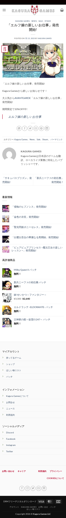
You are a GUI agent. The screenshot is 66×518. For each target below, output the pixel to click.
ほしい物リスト (13, 370)
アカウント (14, 507)
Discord (10, 432)
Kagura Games (22, 21)
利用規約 (10, 415)
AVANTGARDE (23, 97)
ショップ (10, 364)
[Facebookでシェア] (24, 128)
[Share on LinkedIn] (46, 128)
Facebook (10, 439)
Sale (41, 21)
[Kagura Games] (33, 10)
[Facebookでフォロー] (21, 488)
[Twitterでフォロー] (33, 488)
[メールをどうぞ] (38, 488)
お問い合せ (43, 507)
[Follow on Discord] (44, 488)
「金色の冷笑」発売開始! (25, 216)
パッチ (9, 376)
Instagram (11, 445)
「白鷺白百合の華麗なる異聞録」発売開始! (35, 237)
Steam (48, 21)
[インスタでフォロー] (27, 488)
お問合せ (10, 402)
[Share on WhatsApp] (19, 128)
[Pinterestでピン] (41, 128)
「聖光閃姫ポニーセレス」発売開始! (32, 226)
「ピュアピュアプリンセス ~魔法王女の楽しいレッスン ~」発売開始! (37, 249)
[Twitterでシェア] (30, 128)
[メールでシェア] (35, 128)
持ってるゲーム (13, 357)
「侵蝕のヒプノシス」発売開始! (29, 206)
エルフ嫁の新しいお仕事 (24, 116)
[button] (4, 10)
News (34, 21)
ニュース (10, 408)
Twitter (9, 451)
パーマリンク (56, 139)
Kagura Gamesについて (17, 396)
